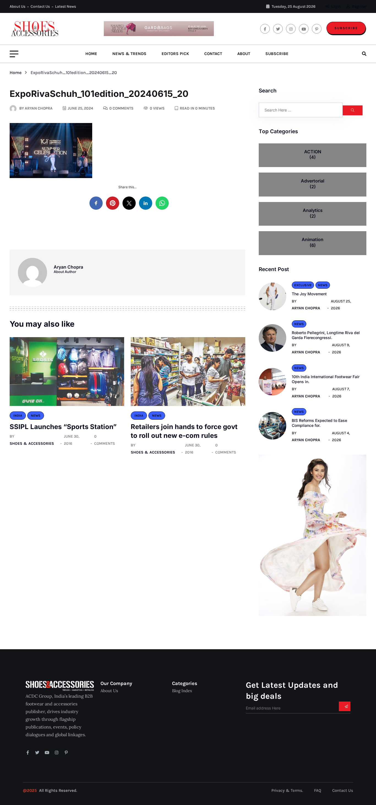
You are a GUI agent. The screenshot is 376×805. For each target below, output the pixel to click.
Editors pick (175, 53)
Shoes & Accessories (32, 443)
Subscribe (346, 28)
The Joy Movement (309, 293)
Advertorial (312, 183)
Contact (213, 53)
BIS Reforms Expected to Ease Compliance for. (319, 423)
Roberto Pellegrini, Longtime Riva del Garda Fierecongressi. (326, 335)
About (243, 53)
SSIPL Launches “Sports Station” (63, 427)
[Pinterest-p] (66, 753)
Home (91, 53)
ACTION (312, 154)
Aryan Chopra (306, 308)
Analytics (313, 213)
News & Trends (129, 53)
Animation (312, 242)
